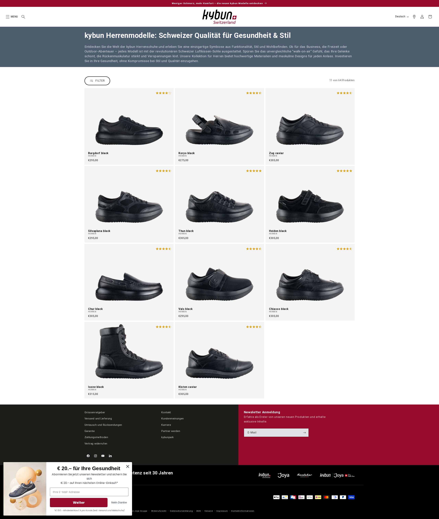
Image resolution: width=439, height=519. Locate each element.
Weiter (79, 502)
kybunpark (167, 437)
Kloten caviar (188, 386)
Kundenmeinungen (172, 418)
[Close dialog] (128, 466)
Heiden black (278, 231)
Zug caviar (276, 153)
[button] (7, 17)
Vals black (186, 309)
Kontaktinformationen (242, 511)
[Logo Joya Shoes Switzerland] (283, 475)
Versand (208, 511)
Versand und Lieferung (98, 418)
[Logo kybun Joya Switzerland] (337, 475)
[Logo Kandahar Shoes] (304, 475)
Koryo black (187, 153)
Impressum (222, 511)
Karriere (166, 424)
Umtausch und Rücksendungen (103, 424)
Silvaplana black (99, 231)
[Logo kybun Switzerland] (265, 475)
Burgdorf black (98, 153)
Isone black (96, 386)
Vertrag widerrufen (96, 443)
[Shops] (414, 17)
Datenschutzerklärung (181, 511)
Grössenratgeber (95, 412)
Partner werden (170, 431)
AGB (198, 511)
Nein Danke (119, 502)
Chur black (95, 309)
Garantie (90, 431)
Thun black (186, 231)
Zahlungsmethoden (96, 437)
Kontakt (166, 412)
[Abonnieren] (305, 432)
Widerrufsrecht (158, 511)
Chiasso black (278, 309)
